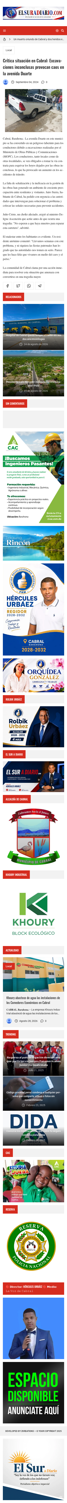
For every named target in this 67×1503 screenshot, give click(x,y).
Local (9, 50)
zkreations (27, 1431)
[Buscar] (62, 30)
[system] (57, 30)
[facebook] (7, 286)
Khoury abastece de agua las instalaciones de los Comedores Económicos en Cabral (33, 1000)
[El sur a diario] (5, 82)
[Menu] (4, 30)
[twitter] (18, 286)
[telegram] (39, 286)
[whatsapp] (29, 286)
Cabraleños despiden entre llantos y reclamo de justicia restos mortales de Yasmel (39, 39)
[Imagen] (33, 974)
